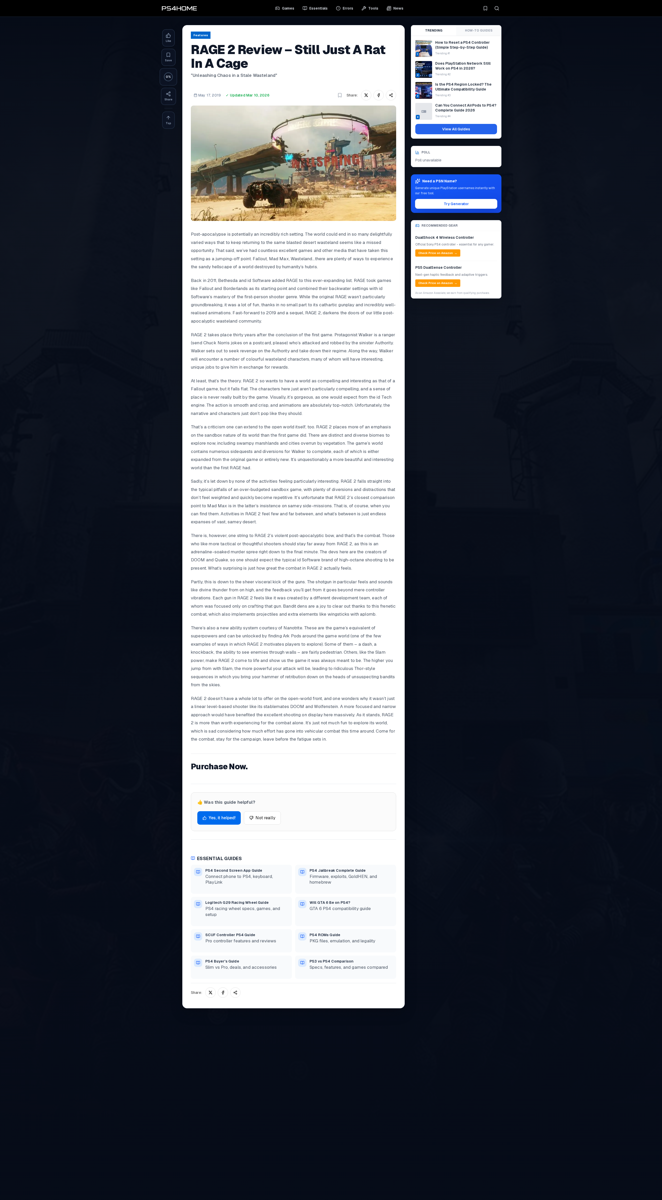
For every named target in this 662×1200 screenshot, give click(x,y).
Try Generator (456, 204)
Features (200, 35)
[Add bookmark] (339, 95)
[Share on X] (366, 95)
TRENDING (433, 30)
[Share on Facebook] (378, 95)
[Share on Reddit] (391, 95)
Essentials (318, 8)
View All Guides (456, 129)
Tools (373, 8)
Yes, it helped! (222, 818)
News (398, 8)
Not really (265, 818)
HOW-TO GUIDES (478, 30)
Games (288, 8)
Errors (348, 8)
